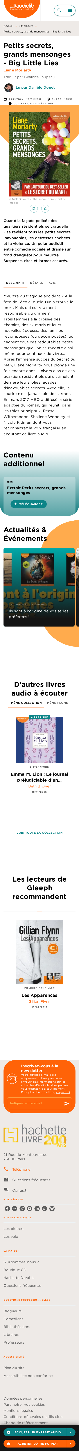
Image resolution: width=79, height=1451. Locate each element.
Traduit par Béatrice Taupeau (29, 77)
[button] (39, 1432)
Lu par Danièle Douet (35, 87)
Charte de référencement (26, 1423)
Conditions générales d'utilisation (33, 1416)
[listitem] (7, 1208)
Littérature (26, 25)
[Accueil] (22, 10)
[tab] (15, 283)
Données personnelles (23, 1398)
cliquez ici (63, 1092)
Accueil (8, 25)
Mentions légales (18, 1410)
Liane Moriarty (17, 70)
